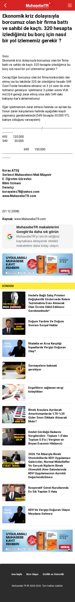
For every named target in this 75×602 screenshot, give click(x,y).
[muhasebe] (37, 8)
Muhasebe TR (19, 585)
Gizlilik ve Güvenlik (53, 574)
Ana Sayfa (16, 574)
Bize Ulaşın (32, 574)
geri (5, 5)
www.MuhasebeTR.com (30, 219)
